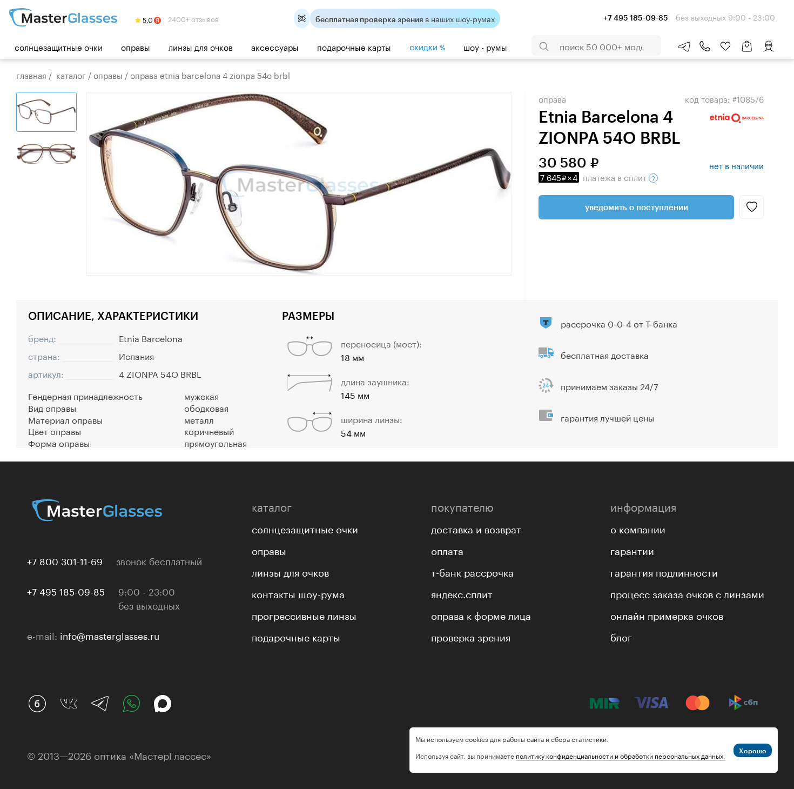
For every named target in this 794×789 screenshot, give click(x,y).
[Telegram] (100, 703)
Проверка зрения (470, 636)
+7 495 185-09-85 (66, 591)
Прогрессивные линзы (304, 614)
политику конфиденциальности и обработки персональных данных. (620, 755)
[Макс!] (162, 703)
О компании (637, 528)
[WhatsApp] (131, 703)
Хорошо (752, 750)
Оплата (447, 549)
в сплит (594, 176)
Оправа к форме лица (481, 614)
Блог (621, 636)
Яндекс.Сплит (462, 592)
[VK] (68, 703)
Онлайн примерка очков (666, 614)
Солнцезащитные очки (59, 46)
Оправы (135, 46)
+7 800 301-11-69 (65, 560)
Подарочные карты (354, 46)
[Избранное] (725, 46)
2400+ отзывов (192, 18)
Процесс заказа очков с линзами (687, 592)
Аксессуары (275, 46)
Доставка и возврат (476, 528)
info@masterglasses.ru (109, 635)
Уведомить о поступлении (636, 207)
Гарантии (632, 549)
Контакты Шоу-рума (298, 592)
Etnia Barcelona (151, 337)
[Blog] (37, 703)
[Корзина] (747, 51)
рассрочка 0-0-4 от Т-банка (619, 323)
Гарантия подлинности (664, 571)
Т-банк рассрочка (472, 571)
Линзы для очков (201, 46)
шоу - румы (485, 46)
